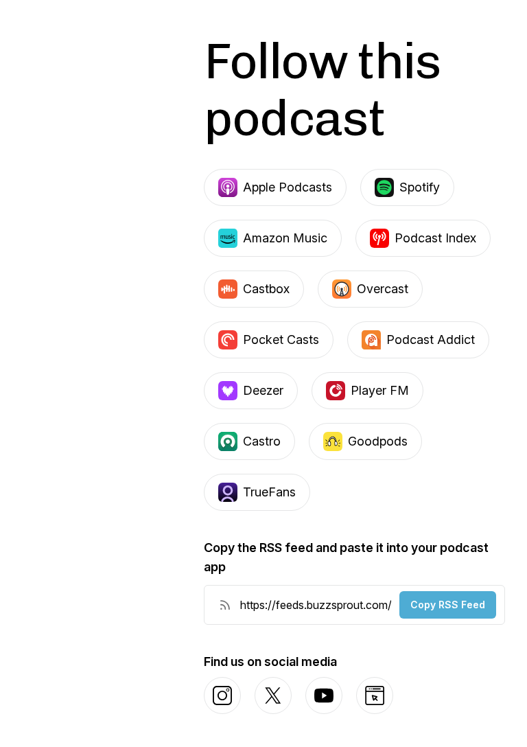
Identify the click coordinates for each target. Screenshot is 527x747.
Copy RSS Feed (447, 604)
